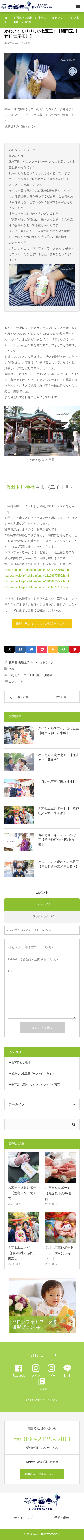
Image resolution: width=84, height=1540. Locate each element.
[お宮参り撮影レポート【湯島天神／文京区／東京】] (23, 1167)
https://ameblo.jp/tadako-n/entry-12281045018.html (37, 569)
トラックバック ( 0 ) (42, 916)
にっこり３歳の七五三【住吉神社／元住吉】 (58, 757)
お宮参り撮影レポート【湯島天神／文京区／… (22, 1193)
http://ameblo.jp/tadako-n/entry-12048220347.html (36, 581)
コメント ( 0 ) (42, 904)
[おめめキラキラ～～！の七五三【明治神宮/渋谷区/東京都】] (19, 842)
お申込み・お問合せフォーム (42, 1474)
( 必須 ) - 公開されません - (33, 959)
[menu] (77, 6)
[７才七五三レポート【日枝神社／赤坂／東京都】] (19, 815)
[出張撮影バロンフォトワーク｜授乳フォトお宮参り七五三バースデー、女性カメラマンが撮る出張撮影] (26, 6)
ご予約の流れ (60, 1518)
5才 (11, 675)
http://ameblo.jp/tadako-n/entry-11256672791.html (36, 587)
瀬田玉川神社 (20, 487)
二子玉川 (29, 675)
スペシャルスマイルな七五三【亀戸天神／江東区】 (58, 731)
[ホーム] (6, 18)
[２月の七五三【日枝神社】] (19, 788)
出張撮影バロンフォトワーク (35, 662)
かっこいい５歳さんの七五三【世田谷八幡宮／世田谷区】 (58, 864)
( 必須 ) (30, 947)
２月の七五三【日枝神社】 (57, 781)
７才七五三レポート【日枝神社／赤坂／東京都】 (58, 811)
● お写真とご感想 (19, 1062)
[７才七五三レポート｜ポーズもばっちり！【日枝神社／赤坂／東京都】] (60, 1227)
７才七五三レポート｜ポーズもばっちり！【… (59, 1253)
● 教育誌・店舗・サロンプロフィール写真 (34, 1084)
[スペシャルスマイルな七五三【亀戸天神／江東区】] (19, 735)
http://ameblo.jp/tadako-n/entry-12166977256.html (36, 575)
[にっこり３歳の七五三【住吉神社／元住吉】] (19, 762)
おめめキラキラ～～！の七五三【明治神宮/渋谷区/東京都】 (58, 839)
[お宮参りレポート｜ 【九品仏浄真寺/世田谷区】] (60, 1167)
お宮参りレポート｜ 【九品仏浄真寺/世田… (59, 1193)
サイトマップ (23, 1518)
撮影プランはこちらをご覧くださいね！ (42, 623)
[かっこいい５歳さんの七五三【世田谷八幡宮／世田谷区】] (19, 868)
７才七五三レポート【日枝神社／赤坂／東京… (22, 1252)
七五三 (26, 42)
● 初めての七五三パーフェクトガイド (31, 1073)
